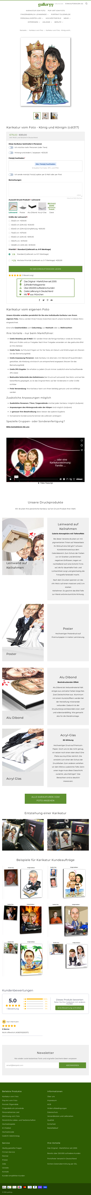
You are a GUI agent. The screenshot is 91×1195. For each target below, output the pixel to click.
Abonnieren (72, 1065)
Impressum (52, 1100)
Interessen (33, 22)
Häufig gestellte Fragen (12, 1148)
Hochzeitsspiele (53, 18)
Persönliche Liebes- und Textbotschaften (19, 1120)
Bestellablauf (52, 1128)
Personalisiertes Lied (30, 18)
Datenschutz (52, 1112)
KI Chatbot (6, 1128)
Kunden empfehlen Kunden (13, 1176)
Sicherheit (51, 1124)
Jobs (4, 1164)
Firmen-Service (8, 1152)
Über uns (51, 1096)
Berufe (58, 22)
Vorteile (5, 1168)
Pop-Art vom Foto (56, 10)
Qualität (50, 1120)
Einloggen (59, 4)
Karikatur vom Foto (35, 10)
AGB (49, 1104)
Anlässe (46, 22)
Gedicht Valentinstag (11, 1136)
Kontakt (5, 1172)
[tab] (37, 115)
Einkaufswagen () (74, 4)
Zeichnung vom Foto (11, 1116)
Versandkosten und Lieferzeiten (60, 1116)
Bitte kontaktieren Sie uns (17, 427)
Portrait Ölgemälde (61, 14)
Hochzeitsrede (8, 1132)
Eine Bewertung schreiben (69, 1008)
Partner (5, 1156)
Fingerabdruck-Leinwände (34, 14)
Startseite (23, 30)
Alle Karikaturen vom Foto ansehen (46, 799)
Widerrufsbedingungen (57, 1108)
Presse (5, 1160)
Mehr (66, 18)
